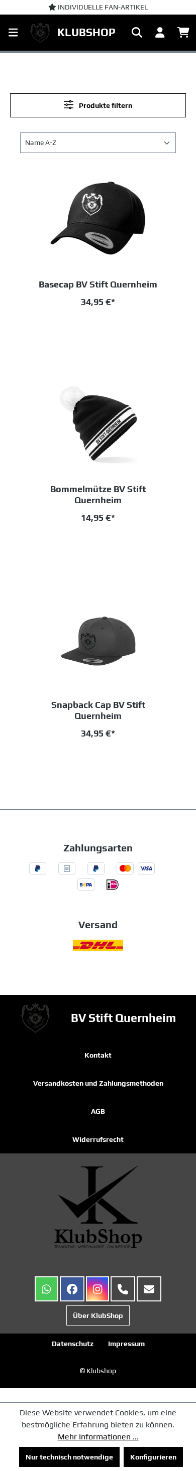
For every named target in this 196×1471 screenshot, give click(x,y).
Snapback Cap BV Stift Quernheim (98, 710)
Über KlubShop (98, 1315)
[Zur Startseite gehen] (42, 33)
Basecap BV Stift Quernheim (98, 284)
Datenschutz (72, 1344)
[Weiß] (130, 329)
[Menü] (13, 33)
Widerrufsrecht (98, 1139)
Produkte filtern (104, 105)
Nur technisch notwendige (69, 1457)
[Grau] (62, 329)
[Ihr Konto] (160, 33)
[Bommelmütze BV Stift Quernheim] (98, 426)
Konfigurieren (153, 1457)
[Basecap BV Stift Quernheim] (98, 221)
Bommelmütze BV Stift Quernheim (98, 494)
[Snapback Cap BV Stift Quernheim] (98, 642)
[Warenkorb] (183, 33)
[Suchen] (137, 33)
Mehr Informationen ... (98, 1436)
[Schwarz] (96, 329)
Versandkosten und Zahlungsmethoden (98, 1083)
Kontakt (98, 1055)
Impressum (126, 1344)
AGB (98, 1111)
